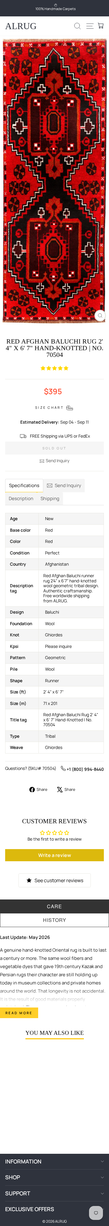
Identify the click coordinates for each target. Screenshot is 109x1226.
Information (23, 1161)
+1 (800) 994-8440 (85, 769)
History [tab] (54, 919)
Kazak (88, 966)
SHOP (12, 1177)
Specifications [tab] (24, 485)
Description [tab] (21, 498)
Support (17, 1193)
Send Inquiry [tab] (68, 485)
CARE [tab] (54, 906)
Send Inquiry (57, 460)
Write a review (54, 855)
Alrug (21, 26)
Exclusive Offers (29, 1209)
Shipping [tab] (50, 498)
